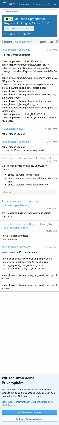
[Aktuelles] (49, 4)
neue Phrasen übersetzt (16, 49)
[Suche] (55, 4)
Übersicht (7, 41)
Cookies (33, 389)
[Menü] (4, 4)
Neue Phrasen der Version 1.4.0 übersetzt (26, 158)
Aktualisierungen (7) (25, 41)
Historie (42, 41)
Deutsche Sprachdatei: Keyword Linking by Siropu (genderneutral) (27, 226)
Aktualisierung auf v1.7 (15, 128)
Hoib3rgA (11, 33)
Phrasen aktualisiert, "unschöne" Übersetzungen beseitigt (21, 203)
